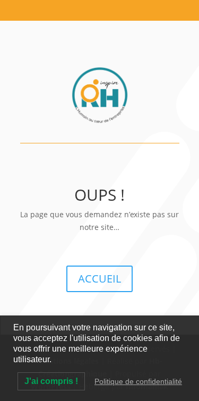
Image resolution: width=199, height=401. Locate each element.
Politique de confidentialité (138, 381)
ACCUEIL (99, 278)
